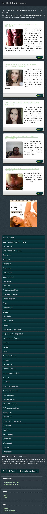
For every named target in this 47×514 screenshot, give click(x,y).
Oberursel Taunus (10, 404)
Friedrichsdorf (9, 299)
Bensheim (7, 264)
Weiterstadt (8, 443)
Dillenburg (7, 281)
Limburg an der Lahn (11, 373)
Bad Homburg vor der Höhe (14, 242)
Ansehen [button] (39, 57)
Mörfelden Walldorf (11, 386)
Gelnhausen (8, 307)
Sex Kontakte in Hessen (14, 3)
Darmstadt (7, 272)
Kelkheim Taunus (10, 356)
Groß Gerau (8, 321)
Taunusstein (8, 434)
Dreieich (6, 286)
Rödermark (7, 417)
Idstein (6, 342)
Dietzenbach (8, 277)
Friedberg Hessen (10, 294)
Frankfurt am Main (10, 290)
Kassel (5, 351)
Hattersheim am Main (12, 329)
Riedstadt (7, 425)
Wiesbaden (7, 452)
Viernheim (7, 439)
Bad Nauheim (8, 246)
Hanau (5, 325)
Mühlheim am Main (10, 390)
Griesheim (7, 316)
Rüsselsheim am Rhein (12, 421)
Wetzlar (6, 447)
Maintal (6, 377)
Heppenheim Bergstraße (13, 334)
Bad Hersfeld (8, 237)
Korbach (6, 360)
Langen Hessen (9, 369)
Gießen (6, 312)
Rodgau (6, 430)
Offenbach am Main (11, 408)
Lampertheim (8, 364)
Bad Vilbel (7, 255)
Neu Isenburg (8, 395)
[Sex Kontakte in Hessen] (23, 213)
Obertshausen (9, 399)
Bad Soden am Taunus (12, 251)
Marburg (6, 382)
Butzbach (7, 268)
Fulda (5, 303)
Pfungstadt (7, 412)
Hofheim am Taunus (11, 338)
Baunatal (6, 259)
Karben (6, 347)
